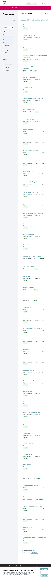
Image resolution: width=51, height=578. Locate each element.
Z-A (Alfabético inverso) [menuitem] (29, 19)
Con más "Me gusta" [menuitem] (33, 18)
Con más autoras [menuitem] (47, 19)
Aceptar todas (44, 569)
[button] (5, 32)
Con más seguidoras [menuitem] (43, 20)
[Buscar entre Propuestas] (12, 27)
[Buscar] (35, 3)
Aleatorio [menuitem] (14, 20)
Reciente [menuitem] (18, 20)
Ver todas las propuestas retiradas (28, 560)
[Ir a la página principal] (11, 3)
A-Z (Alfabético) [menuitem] (23, 20)
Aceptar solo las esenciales (44, 572)
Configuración (44, 575)
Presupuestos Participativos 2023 (10, 7)
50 (33, 550)
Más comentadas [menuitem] (37, 20)
